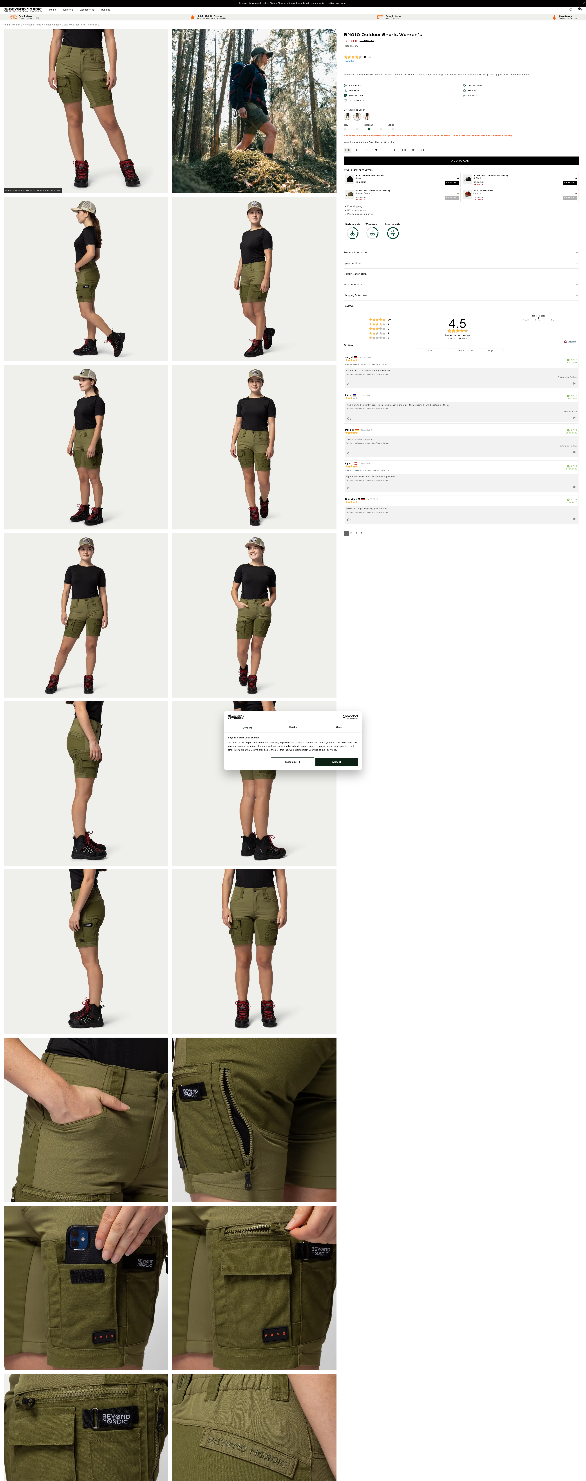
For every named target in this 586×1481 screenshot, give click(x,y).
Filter (350, 345)
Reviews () (349, 61)
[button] (293, 3)
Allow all (336, 761)
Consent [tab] (247, 727)
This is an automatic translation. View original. (367, 374)
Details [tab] (293, 727)
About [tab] (338, 727)
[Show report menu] (574, 384)
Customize (291, 761)
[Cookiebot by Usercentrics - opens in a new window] (345, 717)
